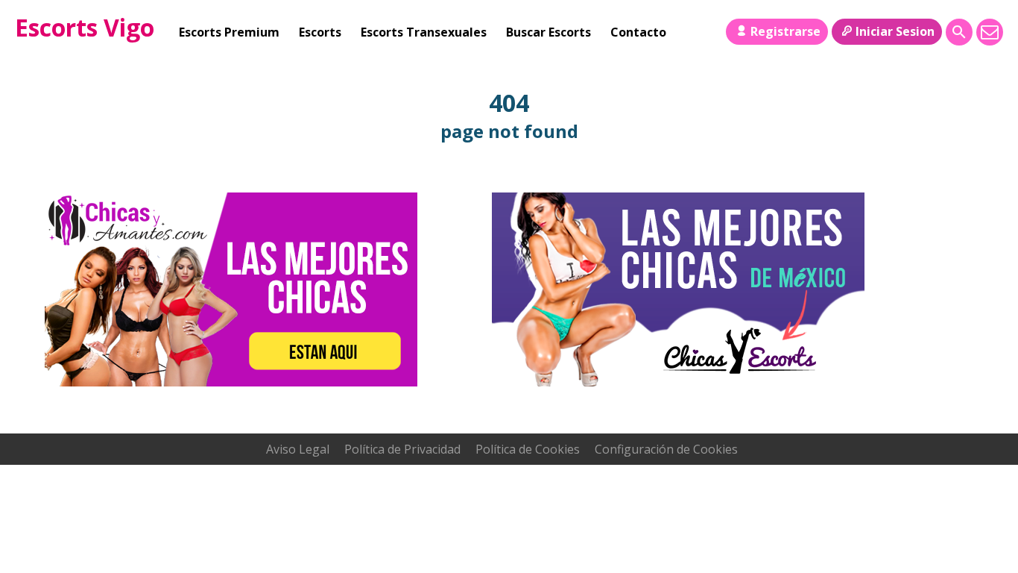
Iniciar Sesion (895, 31)
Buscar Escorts (548, 32)
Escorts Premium (229, 32)
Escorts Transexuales (424, 32)
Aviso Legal (297, 449)
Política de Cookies (527, 449)
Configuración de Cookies (666, 449)
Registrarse (785, 31)
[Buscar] (959, 32)
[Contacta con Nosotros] (989, 32)
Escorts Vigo (84, 27)
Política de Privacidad (402, 449)
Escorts (320, 32)
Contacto (638, 32)
